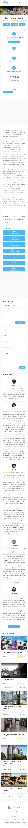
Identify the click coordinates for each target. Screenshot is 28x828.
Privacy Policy (6, 819)
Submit (20, 322)
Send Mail (14, 24)
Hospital (10, 92)
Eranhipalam (7, 742)
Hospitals (23, 660)
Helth (4, 92)
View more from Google (14, 626)
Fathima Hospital (8, 687)
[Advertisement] (14, 285)
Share (21, 24)
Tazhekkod (6, 660)
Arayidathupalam (8, 769)
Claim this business (15, 80)
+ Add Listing (19, 2)
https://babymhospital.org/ (14, 71)
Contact (23, 819)
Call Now (7, 24)
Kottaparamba (7, 796)
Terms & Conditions (15, 819)
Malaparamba (7, 714)
